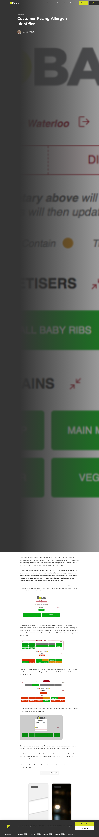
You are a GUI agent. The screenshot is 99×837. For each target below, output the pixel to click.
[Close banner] (96, 822)
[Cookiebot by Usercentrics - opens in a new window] (9, 834)
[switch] (39, 834)
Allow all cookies (84, 823)
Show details (70, 834)
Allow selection (84, 828)
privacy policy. (67, 826)
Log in (95, 3)
